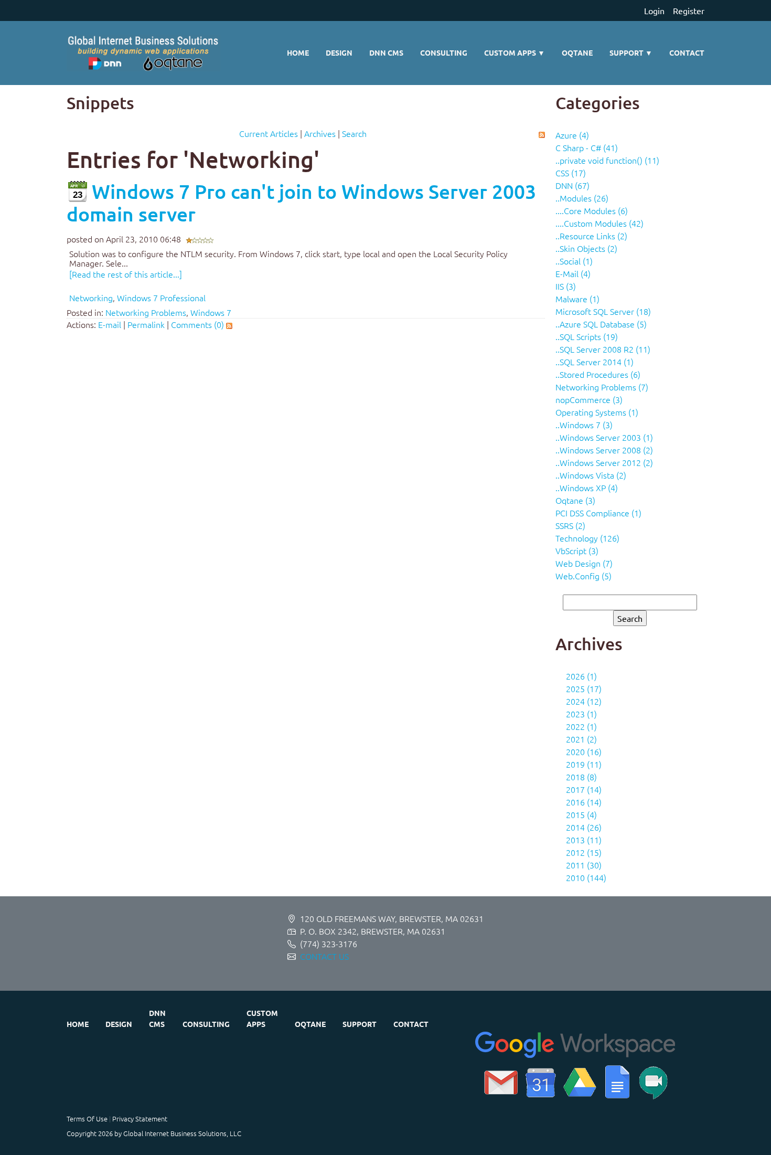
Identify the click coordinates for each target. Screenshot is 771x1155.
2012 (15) (584, 852)
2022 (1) (581, 726)
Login (654, 10)
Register (688, 10)
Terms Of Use (87, 1119)
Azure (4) (572, 135)
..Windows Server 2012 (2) (604, 462)
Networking (91, 297)
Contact (686, 52)
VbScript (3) (576, 550)
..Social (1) (574, 261)
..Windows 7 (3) (584, 424)
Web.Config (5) (583, 575)
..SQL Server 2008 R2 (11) (602, 349)
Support (630, 52)
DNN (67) (572, 185)
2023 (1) (581, 713)
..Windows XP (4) (586, 487)
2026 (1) (581, 676)
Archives (320, 133)
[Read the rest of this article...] (125, 274)
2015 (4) (581, 814)
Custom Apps (514, 52)
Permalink (146, 324)
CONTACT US (324, 956)
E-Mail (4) (573, 273)
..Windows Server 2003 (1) (604, 437)
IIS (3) (565, 286)
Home (298, 52)
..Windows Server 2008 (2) (604, 449)
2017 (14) (584, 789)
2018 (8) (581, 776)
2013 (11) (584, 839)
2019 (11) (584, 764)
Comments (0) (197, 324)
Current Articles (268, 133)
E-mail (109, 324)
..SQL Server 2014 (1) (594, 361)
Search (354, 133)
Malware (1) (577, 298)
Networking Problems (145, 312)
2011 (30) (584, 865)
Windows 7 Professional (161, 297)
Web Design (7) (584, 563)
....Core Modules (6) (591, 210)
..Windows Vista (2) (590, 475)
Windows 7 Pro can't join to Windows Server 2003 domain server (301, 202)
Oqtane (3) (575, 500)
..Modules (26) (581, 198)
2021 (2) (581, 739)
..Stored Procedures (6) (597, 374)
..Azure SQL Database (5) (601, 324)
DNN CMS (386, 52)
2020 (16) (584, 751)
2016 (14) (584, 802)
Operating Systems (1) (596, 412)
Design (339, 52)
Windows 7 (210, 312)
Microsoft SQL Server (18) (603, 311)
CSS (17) (570, 172)
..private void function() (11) (607, 160)
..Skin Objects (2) (586, 248)
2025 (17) (584, 688)
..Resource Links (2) (591, 235)
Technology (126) (587, 538)
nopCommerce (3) (589, 399)
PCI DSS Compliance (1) (598, 512)
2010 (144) (586, 877)
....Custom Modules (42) (599, 223)
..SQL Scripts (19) (586, 336)
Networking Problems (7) (601, 387)
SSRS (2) (570, 525)
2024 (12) (584, 701)
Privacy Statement (139, 1119)
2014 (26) (584, 827)
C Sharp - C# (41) (586, 147)
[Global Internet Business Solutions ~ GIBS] (143, 53)
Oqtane (577, 52)
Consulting (443, 52)
